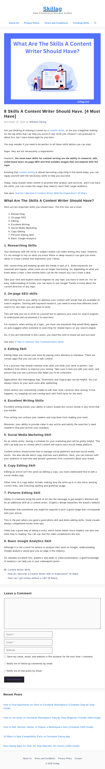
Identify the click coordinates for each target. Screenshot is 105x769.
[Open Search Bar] (95, 23)
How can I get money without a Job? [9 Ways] (33, 578)
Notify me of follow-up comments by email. (30, 663)
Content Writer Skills (19, 569)
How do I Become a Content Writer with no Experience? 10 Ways (43, 574)
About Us (14, 23)
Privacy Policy (31, 23)
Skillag (52, 9)
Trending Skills (81, 23)
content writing (27, 172)
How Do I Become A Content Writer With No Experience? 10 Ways (51, 193)
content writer (56, 130)
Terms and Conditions (56, 23)
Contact (78, 758)
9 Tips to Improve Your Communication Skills (39, 342)
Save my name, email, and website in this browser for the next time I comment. (50, 656)
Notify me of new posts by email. (24, 671)
